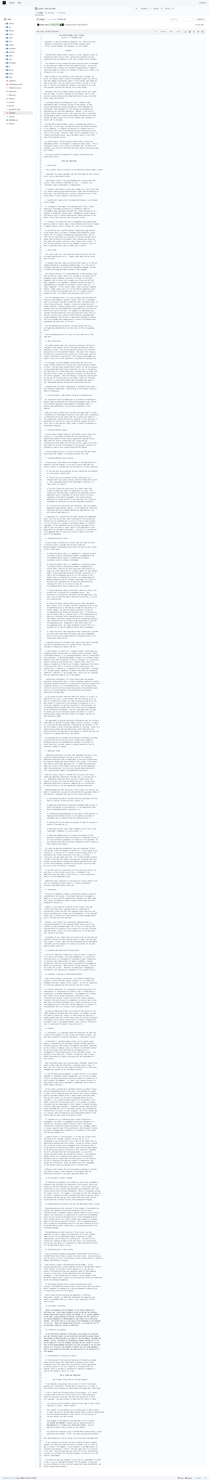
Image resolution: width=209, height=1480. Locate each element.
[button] (144, 8)
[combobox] (182, 19)
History (179, 31)
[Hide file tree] (5, 19)
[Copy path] (65, 19)
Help (19, 3)
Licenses (198, 1478)
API (205, 1478)
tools (40, 8)
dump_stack (44, 25)
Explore (11, 3)
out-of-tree (50, 8)
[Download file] (185, 31)
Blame (171, 31)
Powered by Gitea (8, 1478)
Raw (156, 31)
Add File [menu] (200, 19)
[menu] (181, 1478)
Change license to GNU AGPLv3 (76, 25)
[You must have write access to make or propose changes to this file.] (202, 31)
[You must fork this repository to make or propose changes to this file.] (198, 31)
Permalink (163, 31)
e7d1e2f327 (54, 24)
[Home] (4, 3)
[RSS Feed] (136, 8)
